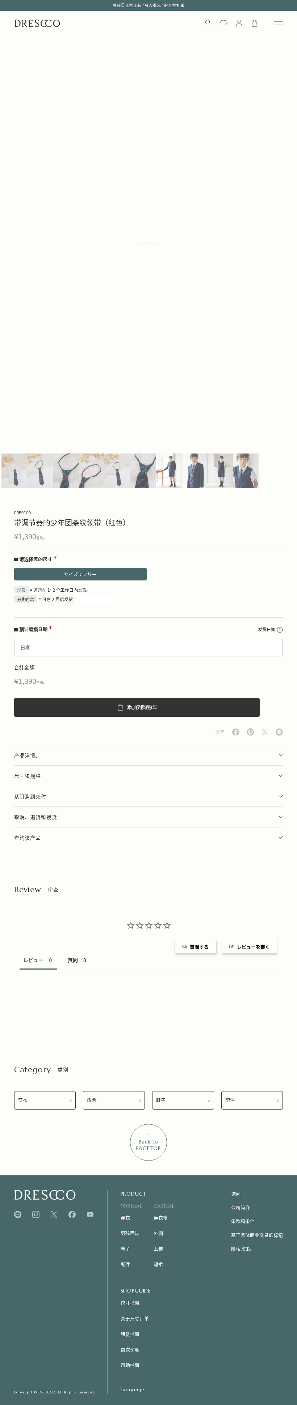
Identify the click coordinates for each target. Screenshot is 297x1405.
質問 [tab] (73, 960)
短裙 (158, 1264)
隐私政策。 (243, 1248)
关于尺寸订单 (135, 1318)
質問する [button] (199, 947)
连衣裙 (161, 1217)
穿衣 (23, 1100)
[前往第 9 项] (220, 471)
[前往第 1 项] (14, 471)
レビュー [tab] (33, 960)
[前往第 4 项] (91, 471)
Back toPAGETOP (148, 1144)
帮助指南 (130, 1365)
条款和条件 (243, 1221)
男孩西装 (130, 1233)
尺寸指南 (130, 1302)
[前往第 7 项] (168, 471)
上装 (158, 1248)
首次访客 (130, 1349)
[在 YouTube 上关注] (90, 1214)
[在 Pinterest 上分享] (250, 732)
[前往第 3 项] (66, 471)
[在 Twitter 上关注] (54, 1214)
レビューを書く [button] (253, 947)
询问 (235, 1193)
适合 (91, 1100)
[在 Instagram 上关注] (35, 1214)
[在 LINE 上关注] (17, 1214)
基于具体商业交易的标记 (257, 1234)
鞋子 (161, 1100)
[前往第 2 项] (40, 471)
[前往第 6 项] (143, 471)
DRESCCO (22, 512)
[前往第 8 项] (194, 471)
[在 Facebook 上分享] (235, 732)
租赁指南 (130, 1334)
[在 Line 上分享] (279, 732)
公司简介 (240, 1207)
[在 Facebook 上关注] (72, 1214)
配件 (230, 1100)
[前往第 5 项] (117, 471)
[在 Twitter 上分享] (264, 732)
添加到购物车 (142, 707)
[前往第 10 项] (246, 471)
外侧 (158, 1233)
